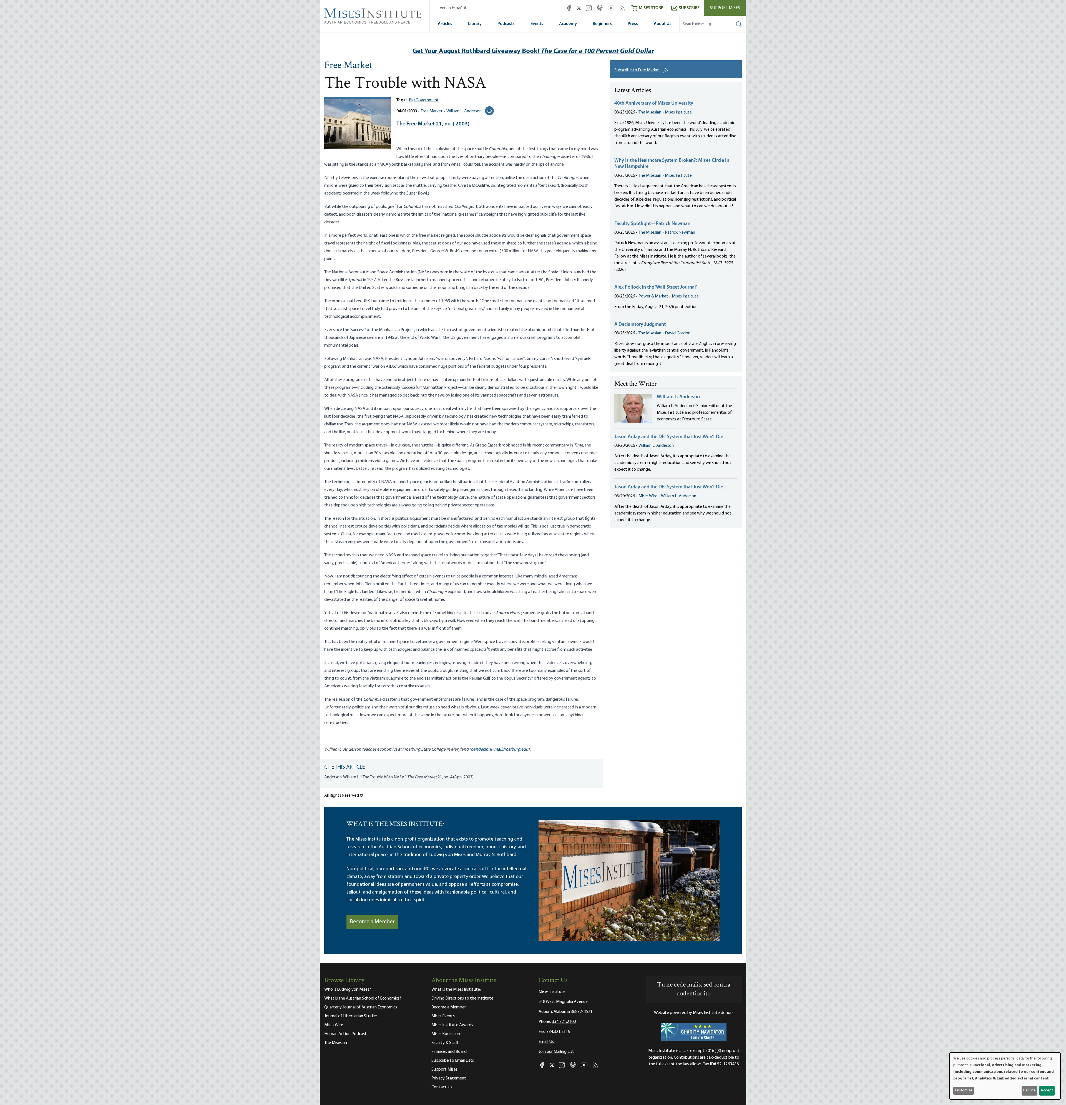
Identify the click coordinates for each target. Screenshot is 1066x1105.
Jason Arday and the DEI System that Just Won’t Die (668, 437)
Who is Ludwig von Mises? (347, 989)
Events (537, 24)
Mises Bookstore (446, 1034)
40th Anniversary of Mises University (653, 103)
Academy (568, 24)
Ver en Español (453, 8)
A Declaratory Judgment (640, 324)
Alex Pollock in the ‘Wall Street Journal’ (655, 287)
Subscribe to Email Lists (452, 1060)
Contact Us (441, 1087)
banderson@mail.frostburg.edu (499, 749)
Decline (1029, 1090)
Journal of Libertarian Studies (351, 1016)
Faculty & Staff (445, 1043)
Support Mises (725, 8)
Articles (445, 24)
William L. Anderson (464, 111)
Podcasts (506, 24)
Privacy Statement (448, 1078)
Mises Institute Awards (452, 1025)
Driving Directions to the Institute (462, 998)
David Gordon (677, 333)
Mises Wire (647, 496)
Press (633, 24)
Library (475, 24)
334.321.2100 (564, 1022)
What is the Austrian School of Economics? (362, 998)
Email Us (546, 1042)
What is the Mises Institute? (456, 989)
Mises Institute (678, 112)
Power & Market (653, 296)
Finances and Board (449, 1052)
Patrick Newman (680, 232)
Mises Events (443, 1016)
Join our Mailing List (556, 1052)
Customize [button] (963, 1090)
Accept (1047, 1090)
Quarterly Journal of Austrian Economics (360, 1007)
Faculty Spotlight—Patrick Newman (652, 223)
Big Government (424, 100)
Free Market (348, 66)
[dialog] (1004, 1076)
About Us (663, 24)
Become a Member (372, 922)
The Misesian (649, 112)
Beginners (602, 24)
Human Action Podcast (345, 1034)
